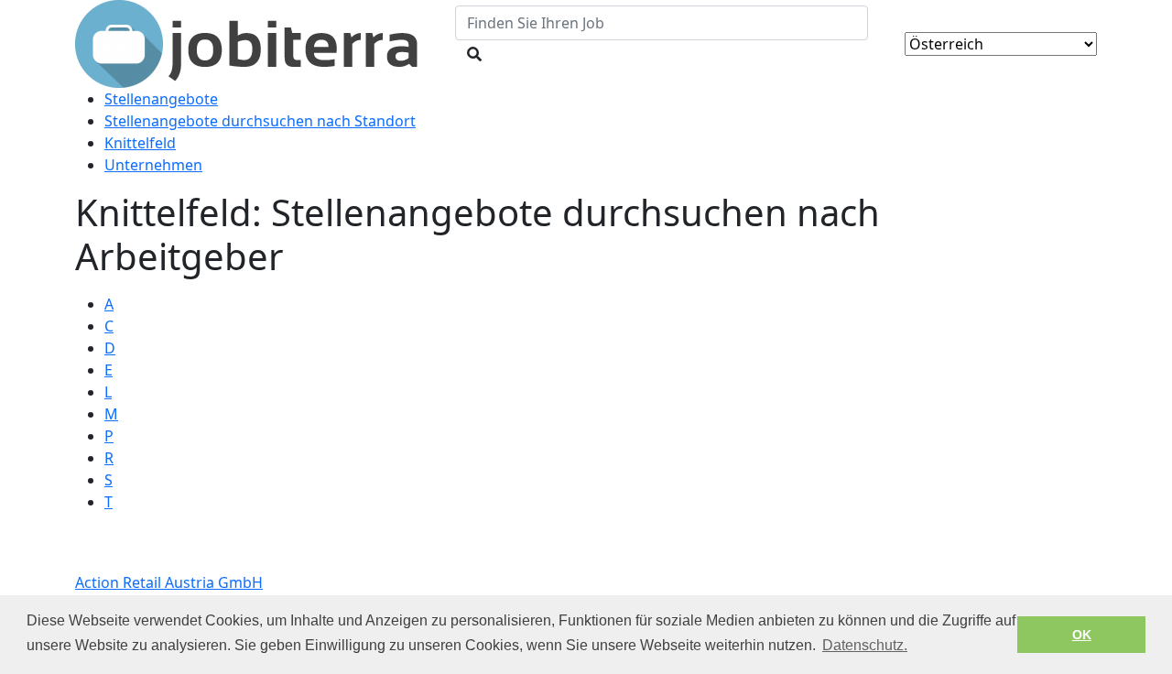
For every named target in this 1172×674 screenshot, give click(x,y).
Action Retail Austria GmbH (169, 582)
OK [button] (1081, 634)
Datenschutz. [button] (864, 645)
